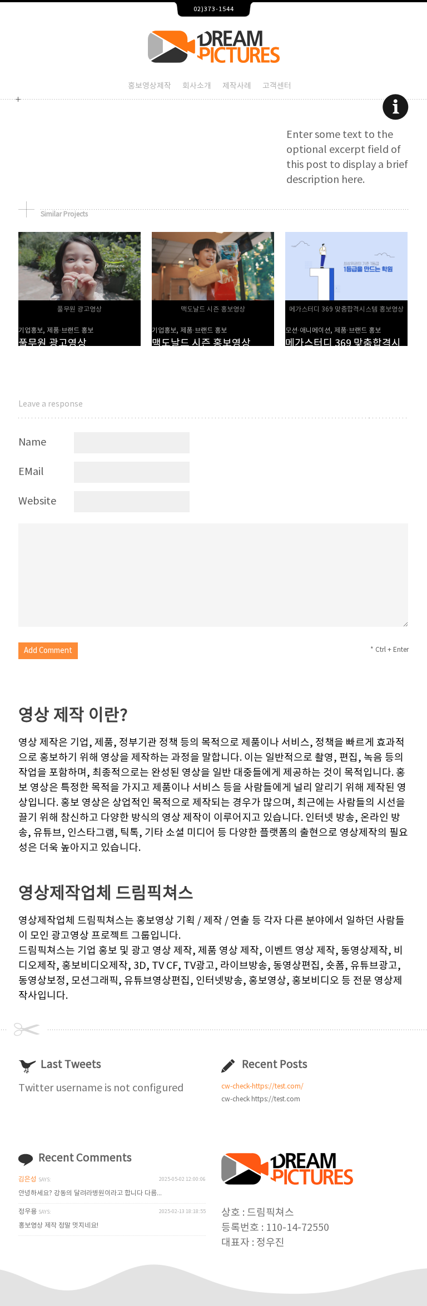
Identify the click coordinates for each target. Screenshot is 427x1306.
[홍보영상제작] (214, 60)
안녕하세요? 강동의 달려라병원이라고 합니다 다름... (90, 1193)
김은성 (27, 1179)
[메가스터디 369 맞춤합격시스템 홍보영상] (346, 297)
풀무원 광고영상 (52, 343)
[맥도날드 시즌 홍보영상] (213, 297)
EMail (31, 472)
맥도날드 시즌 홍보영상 (201, 343)
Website (37, 501)
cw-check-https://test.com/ (262, 1086)
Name (32, 442)
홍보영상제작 (149, 86)
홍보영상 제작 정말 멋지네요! (58, 1225)
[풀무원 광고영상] (79, 297)
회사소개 (196, 86)
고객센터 (276, 86)
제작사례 (236, 86)
